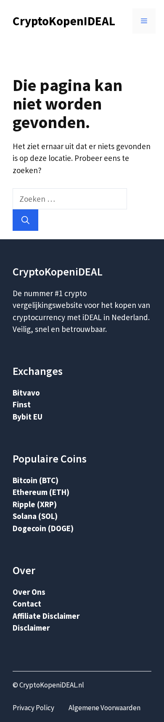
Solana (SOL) (35, 516)
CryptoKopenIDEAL (64, 21)
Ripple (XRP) (35, 504)
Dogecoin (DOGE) (43, 528)
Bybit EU (27, 417)
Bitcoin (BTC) (35, 480)
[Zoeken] (25, 220)
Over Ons (29, 592)
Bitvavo (26, 393)
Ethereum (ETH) (41, 492)
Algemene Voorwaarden (104, 707)
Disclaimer (31, 628)
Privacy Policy (33, 707)
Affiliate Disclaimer (46, 616)
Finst (22, 404)
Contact (27, 604)
